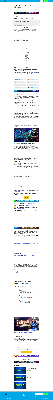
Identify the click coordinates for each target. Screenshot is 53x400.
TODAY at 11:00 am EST (20, 188)
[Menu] (48, 1)
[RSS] (36, 396)
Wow (36, 213)
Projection (16, 272)
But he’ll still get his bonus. (29, 205)
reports (35, 112)
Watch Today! (26, 197)
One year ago (16, 38)
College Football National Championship (23, 259)
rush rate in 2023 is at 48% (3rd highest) (26, 275)
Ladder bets (16, 310)
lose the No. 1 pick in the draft (21, 167)
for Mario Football (23, 225)
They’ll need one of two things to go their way (21, 46)
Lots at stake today (27, 221)
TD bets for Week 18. (29, 223)
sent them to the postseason (34, 167)
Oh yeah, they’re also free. (20, 208)
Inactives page (33, 72)
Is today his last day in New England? (29, 203)
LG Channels (31, 18)
